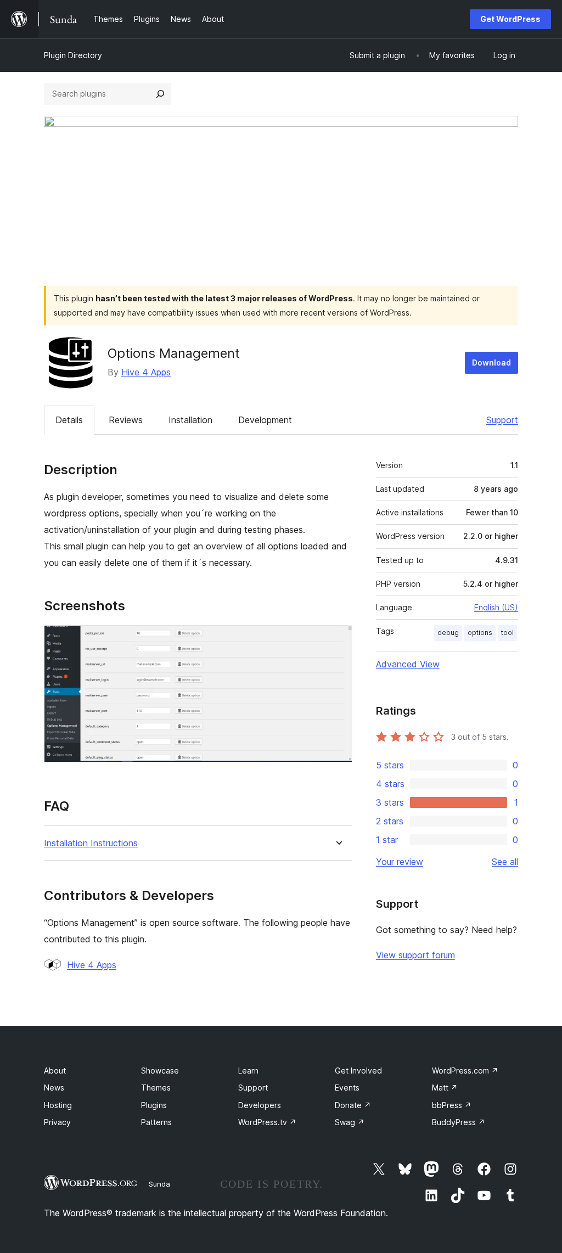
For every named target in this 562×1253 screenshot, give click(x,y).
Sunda (159, 1183)
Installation (190, 419)
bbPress (451, 1105)
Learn (248, 1070)
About (55, 1070)
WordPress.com (465, 1070)
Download (491, 362)
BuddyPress (458, 1122)
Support (502, 419)
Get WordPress (510, 19)
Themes (156, 1087)
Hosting (58, 1105)
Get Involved (358, 1070)
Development (265, 419)
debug (448, 632)
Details (69, 419)
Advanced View (408, 664)
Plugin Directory (73, 55)
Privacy (57, 1122)
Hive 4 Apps (146, 372)
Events (347, 1087)
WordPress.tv (267, 1122)
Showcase (160, 1070)
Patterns (156, 1122)
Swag (349, 1122)
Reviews (126, 419)
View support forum (415, 954)
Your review (399, 861)
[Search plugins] (160, 94)
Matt (445, 1087)
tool (507, 632)
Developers (259, 1105)
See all (505, 861)
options (480, 632)
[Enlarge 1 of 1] (337, 639)
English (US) (496, 607)
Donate (353, 1105)
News (54, 1087)
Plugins (154, 1105)
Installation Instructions (91, 843)
